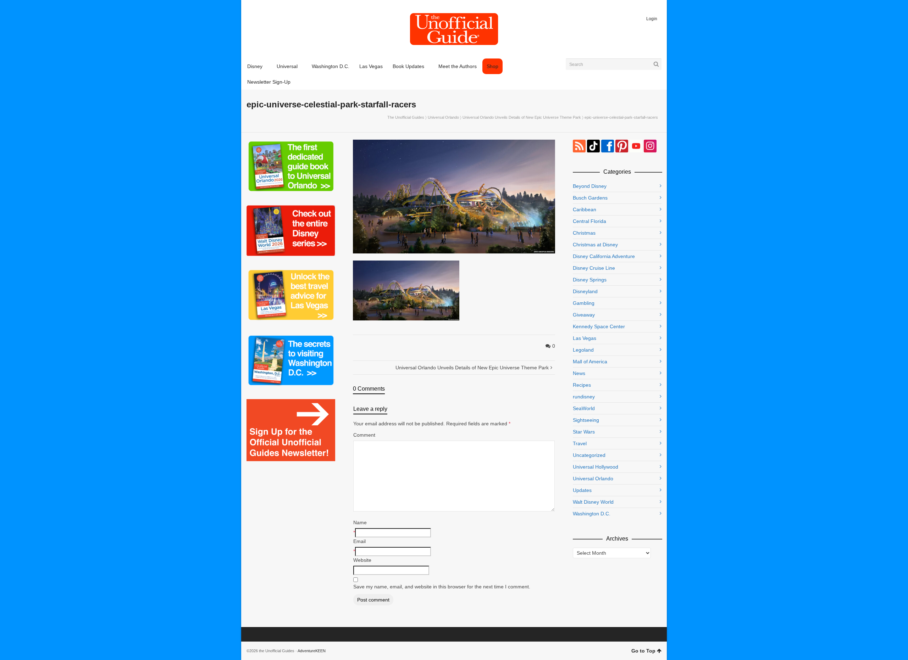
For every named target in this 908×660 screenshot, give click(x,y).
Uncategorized (589, 455)
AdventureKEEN (312, 651)
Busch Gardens (590, 198)
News (579, 373)
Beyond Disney (590, 186)
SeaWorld (584, 408)
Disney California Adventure (604, 256)
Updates (582, 490)
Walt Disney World (593, 502)
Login (651, 18)
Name (360, 522)
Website (362, 560)
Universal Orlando (443, 117)
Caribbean (584, 209)
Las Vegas (584, 338)
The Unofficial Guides (405, 117)
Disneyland (585, 291)
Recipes (582, 385)
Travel (580, 443)
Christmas (584, 233)
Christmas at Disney (595, 244)
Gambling (583, 303)
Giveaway (584, 315)
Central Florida (589, 221)
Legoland (583, 350)
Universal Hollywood (595, 467)
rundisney (584, 396)
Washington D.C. (591, 513)
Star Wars (584, 432)
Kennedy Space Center (599, 326)
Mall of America (590, 361)
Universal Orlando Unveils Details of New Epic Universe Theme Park (522, 117)
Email (359, 541)
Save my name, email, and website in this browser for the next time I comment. (441, 586)
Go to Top (643, 651)
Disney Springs (590, 280)
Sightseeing (586, 420)
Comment (364, 435)
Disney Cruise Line (594, 268)
